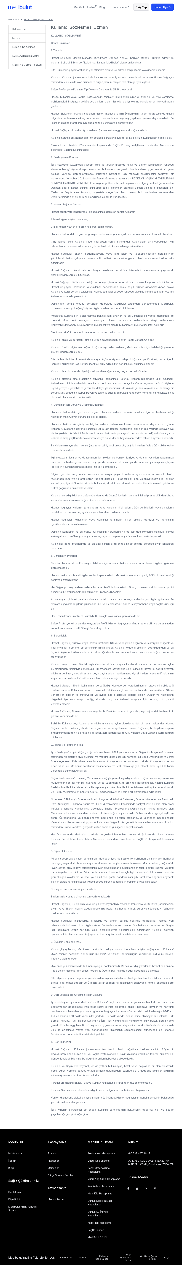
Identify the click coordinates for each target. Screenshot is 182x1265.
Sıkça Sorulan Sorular (60, 1175)
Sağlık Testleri (96, 1229)
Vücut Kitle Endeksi (99, 1160)
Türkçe (166, 1257)
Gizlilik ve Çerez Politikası (27, 64)
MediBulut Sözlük (98, 1237)
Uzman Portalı (56, 1199)
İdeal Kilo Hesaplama (100, 1193)
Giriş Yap (141, 7)
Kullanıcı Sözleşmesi (24, 46)
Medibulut (13, 19)
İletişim (16, 38)
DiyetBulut (14, 1199)
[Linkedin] (146, 1189)
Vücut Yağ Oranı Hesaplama (104, 1178)
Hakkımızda (19, 29)
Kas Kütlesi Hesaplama (101, 1186)
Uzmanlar (53, 1167)
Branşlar (52, 1153)
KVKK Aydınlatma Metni (25, 55)
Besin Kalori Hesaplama (101, 1153)
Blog (102, 7)
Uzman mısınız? (119, 7)
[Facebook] (128, 1189)
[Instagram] (155, 1189)
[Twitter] (137, 1189)
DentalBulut (15, 1192)
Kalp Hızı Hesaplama (99, 1222)
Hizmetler (53, 1160)
